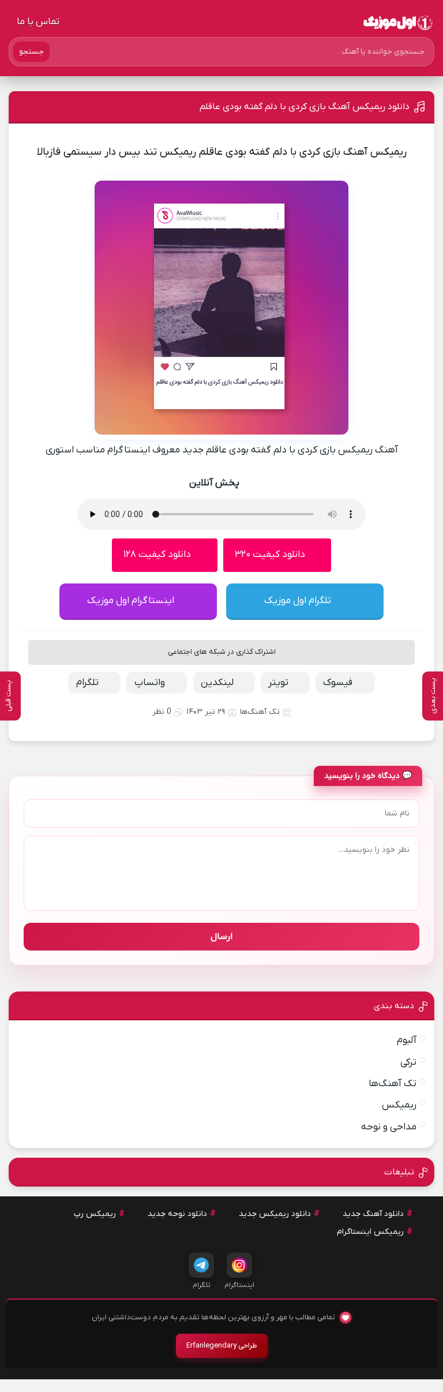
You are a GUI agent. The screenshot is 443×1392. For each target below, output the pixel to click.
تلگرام (87, 682)
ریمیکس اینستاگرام (370, 1231)
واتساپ (149, 682)
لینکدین (217, 682)
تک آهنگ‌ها (260, 711)
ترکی (408, 1062)
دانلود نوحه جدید (177, 1213)
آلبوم (406, 1040)
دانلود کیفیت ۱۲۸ (157, 554)
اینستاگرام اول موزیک (130, 600)
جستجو (31, 52)
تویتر (278, 682)
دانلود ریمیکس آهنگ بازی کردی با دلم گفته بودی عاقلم (305, 107)
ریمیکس (399, 1105)
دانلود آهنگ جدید (373, 1213)
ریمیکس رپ (95, 1213)
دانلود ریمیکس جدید (275, 1213)
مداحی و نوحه (388, 1127)
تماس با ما (38, 22)
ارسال (221, 936)
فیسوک (337, 682)
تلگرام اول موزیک (297, 600)
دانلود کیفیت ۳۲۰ (270, 554)
